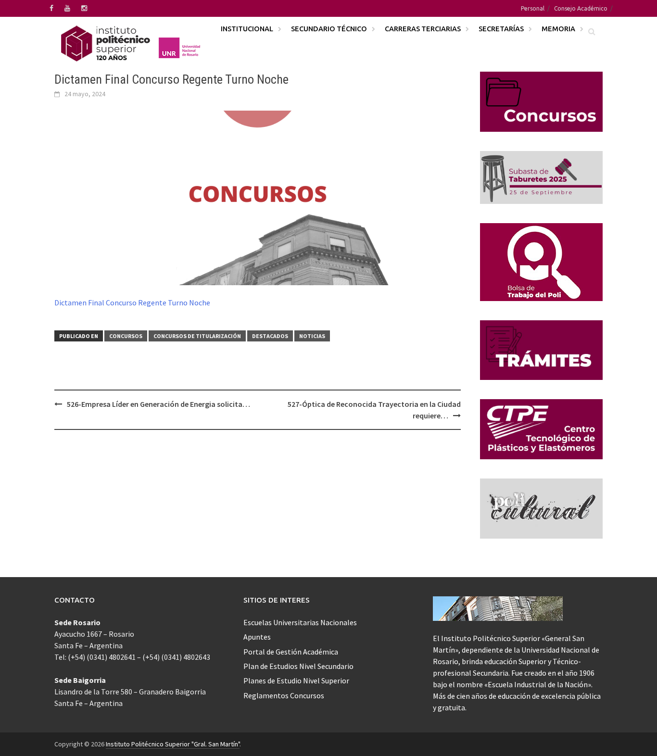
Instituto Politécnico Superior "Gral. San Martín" (173, 744)
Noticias (312, 336)
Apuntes (257, 637)
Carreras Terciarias (423, 29)
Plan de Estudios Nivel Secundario (298, 666)
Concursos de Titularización (197, 336)
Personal (532, 8)
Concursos (125, 336)
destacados (270, 336)
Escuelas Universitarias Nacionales (300, 622)
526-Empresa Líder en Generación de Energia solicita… (158, 404)
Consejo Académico (580, 8)
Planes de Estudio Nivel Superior (296, 680)
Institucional (247, 29)
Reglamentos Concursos (283, 695)
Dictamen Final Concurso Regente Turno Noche (132, 302)
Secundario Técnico (329, 29)
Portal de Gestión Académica (290, 651)
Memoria (558, 29)
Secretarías (501, 29)
